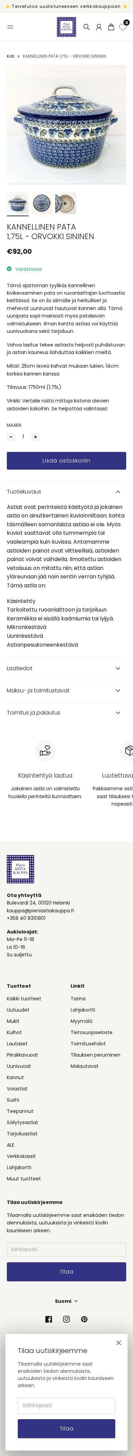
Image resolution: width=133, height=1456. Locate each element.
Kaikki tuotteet (24, 998)
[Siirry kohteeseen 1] (18, 203)
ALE (10, 1145)
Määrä (14, 425)
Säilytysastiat (22, 1122)
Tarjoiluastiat (22, 1133)
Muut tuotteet (24, 1178)
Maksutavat (85, 1066)
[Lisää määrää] (35, 437)
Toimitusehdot (88, 1043)
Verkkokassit (21, 1156)
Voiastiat (17, 1088)
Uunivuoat (19, 1066)
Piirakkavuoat (22, 1054)
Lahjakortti (19, 1167)
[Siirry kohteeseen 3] (65, 203)
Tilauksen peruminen (95, 1054)
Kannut (15, 1077)
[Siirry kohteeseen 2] (42, 203)
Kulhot (14, 1032)
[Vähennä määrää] (11, 437)
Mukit (13, 1021)
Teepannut (20, 1111)
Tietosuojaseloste (92, 1032)
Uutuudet (18, 1009)
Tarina (78, 998)
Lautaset (17, 1043)
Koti (10, 56)
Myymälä (81, 1021)
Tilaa (67, 1428)
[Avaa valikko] (10, 27)
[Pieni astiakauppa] (66, 27)
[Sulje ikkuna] (119, 1343)
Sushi (13, 1100)
